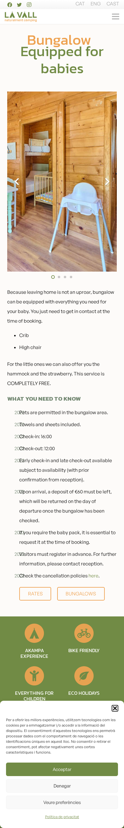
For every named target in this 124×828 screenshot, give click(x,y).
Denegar (62, 786)
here (93, 576)
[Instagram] (29, 5)
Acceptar (62, 769)
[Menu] (115, 16)
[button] (115, 708)
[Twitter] (19, 5)
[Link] (21, 16)
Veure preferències (62, 802)
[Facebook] (9, 5)
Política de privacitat (62, 816)
